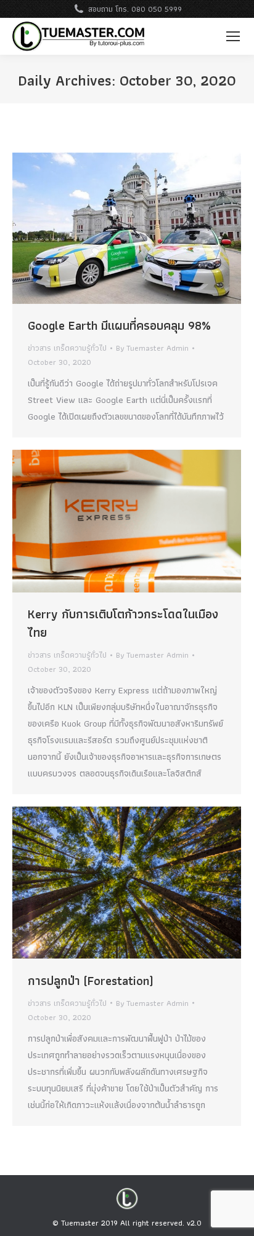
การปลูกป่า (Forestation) (91, 981)
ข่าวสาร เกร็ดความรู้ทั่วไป (67, 347)
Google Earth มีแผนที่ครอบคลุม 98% (119, 325)
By (152, 347)
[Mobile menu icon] (233, 36)
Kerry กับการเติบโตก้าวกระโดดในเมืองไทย (123, 623)
